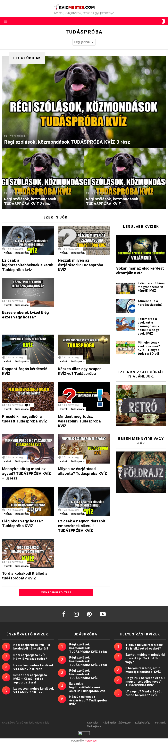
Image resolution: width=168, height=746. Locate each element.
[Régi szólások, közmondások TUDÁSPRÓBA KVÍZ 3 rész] (84, 102)
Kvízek (8, 252)
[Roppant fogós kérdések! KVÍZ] (28, 349)
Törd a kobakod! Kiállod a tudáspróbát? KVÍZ (25, 575)
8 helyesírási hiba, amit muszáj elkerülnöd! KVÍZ (143, 670)
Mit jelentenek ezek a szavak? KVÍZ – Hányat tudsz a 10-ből (149, 348)
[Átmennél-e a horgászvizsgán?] (125, 306)
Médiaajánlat (94, 726)
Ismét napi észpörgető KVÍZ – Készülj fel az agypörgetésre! (30, 678)
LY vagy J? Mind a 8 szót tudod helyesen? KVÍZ (143, 693)
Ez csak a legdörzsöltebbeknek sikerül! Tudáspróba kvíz (27, 265)
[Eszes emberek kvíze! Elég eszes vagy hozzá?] (28, 292)
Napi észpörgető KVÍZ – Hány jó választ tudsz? (30, 657)
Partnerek (160, 722)
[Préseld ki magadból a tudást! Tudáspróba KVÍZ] (28, 396)
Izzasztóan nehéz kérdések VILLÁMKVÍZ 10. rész (33, 690)
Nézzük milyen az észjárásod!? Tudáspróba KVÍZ (80, 265)
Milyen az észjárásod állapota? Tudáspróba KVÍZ (82, 471)
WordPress (90, 740)
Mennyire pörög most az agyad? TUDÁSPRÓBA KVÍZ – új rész (26, 473)
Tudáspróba (22, 252)
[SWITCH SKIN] (163, 21)
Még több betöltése (56, 592)
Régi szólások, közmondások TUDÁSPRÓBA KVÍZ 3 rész (88, 648)
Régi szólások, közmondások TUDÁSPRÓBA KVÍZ (83, 674)
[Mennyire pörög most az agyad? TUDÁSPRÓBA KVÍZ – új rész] (28, 449)
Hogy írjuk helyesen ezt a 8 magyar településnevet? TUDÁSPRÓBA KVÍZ (145, 681)
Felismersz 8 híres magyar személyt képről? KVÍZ (151, 286)
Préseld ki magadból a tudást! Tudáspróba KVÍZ (24, 418)
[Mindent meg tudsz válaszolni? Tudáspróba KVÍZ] (84, 396)
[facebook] (64, 614)
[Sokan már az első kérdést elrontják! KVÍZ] (141, 249)
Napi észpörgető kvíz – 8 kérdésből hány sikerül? (31, 646)
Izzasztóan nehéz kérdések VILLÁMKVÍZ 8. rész (33, 667)
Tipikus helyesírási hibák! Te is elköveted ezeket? (144, 646)
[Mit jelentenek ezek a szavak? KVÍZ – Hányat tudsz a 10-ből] (125, 347)
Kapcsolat (92, 722)
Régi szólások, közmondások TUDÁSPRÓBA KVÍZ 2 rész (88, 661)
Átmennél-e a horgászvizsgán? (150, 303)
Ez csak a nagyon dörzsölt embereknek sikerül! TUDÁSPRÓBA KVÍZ (82, 526)
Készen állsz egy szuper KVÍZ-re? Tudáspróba (79, 371)
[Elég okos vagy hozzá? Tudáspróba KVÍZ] (28, 501)
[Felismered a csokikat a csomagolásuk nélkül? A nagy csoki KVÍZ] (125, 324)
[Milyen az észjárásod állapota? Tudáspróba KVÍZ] (84, 449)
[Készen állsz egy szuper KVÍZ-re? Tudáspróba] (84, 349)
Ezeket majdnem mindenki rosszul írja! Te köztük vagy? (145, 658)
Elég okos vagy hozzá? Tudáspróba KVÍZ (22, 523)
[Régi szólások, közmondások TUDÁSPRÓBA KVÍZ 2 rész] (43, 178)
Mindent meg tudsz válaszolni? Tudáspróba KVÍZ (79, 421)
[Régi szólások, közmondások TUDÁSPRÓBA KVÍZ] (125, 178)
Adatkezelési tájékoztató (117, 722)
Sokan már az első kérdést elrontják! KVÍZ (140, 270)
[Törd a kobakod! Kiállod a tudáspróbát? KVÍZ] (28, 553)
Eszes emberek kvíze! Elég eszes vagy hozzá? (25, 314)
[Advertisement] (88, 303)
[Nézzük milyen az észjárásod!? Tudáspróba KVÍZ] (84, 240)
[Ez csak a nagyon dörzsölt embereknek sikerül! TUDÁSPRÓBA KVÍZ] (84, 501)
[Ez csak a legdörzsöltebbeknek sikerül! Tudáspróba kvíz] (28, 240)
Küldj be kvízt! (142, 722)
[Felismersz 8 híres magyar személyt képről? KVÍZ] (125, 288)
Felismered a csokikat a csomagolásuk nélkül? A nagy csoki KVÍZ (148, 326)
